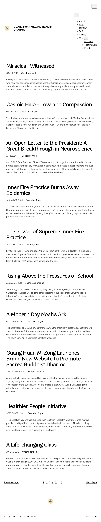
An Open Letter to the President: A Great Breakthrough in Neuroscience (49, 146)
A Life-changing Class (31, 445)
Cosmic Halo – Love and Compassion (49, 105)
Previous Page (11, 482)
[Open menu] (94, 6)
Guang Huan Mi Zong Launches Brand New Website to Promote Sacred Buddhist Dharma (43, 359)
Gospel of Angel (29, 111)
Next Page (91, 482)
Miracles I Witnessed (30, 66)
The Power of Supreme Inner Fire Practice (45, 235)
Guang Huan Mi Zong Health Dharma (33, 28)
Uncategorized (28, 73)
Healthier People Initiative (36, 407)
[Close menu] (76, 15)
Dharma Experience (34, 282)
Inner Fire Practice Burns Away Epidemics (42, 190)
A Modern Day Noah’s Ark (36, 315)
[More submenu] (86, 38)
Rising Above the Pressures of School (49, 276)
